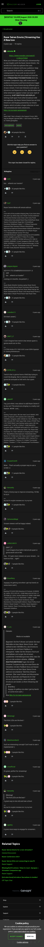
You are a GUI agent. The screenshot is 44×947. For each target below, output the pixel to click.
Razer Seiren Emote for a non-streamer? (17, 850)
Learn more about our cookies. (24, 931)
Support (5, 913)
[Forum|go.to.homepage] (16, 4)
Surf (8, 203)
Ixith (8, 179)
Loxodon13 (11, 312)
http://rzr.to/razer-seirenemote (15, 110)
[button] (2, 5)
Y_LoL (9, 627)
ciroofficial (11, 767)
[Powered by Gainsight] (22, 891)
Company (6, 920)
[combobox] (22, 10)
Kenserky (10, 487)
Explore (5, 907)
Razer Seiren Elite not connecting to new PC (18, 861)
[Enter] (4, 10)
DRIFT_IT (10, 336)
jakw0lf (10, 399)
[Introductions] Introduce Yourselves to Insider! (20, 877)
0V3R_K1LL (11, 370)
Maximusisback (13, 740)
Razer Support (7, 864)
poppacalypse (12, 266)
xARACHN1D (12, 543)
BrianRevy (11, 578)
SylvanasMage (12, 519)
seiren (19, 125)
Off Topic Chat (7, 880)
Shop (4, 900)
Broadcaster (8, 29)
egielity (10, 825)
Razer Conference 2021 (11, 857)
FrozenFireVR (12, 461)
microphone (9, 125)
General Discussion (9, 853)
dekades (10, 51)
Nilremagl (10, 716)
